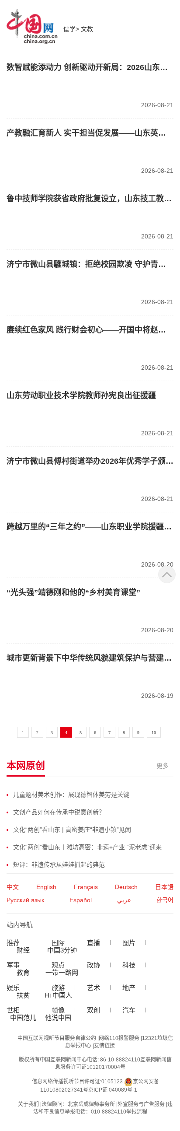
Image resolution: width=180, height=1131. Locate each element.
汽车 (128, 1010)
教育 (23, 972)
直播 (93, 942)
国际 (58, 942)
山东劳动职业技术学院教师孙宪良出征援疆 (81, 395)
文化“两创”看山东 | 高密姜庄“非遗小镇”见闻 (72, 829)
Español (80, 899)
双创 (93, 1010)
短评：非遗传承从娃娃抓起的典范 (59, 864)
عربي (124, 899)
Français (86, 886)
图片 (128, 942)
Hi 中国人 (58, 995)
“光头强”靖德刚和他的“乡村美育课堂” (73, 592)
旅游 (58, 987)
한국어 (164, 899)
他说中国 (58, 1017)
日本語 (164, 886)
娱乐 (13, 987)
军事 (13, 965)
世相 (13, 1010)
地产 (128, 987)
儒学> (72, 28)
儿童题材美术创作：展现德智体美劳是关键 (71, 794)
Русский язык (25, 899)
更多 (162, 765)
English (46, 886)
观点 (58, 965)
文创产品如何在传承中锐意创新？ (59, 812)
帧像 (58, 1010)
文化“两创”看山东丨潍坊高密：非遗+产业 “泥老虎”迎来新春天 (93, 847)
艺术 (93, 987)
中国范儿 (23, 1017)
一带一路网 (61, 972)
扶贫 (23, 995)
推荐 (13, 942)
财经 (23, 950)
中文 (13, 886)
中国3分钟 (62, 950)
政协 (93, 965)
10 (154, 732)
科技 (128, 965)
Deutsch (126, 886)
